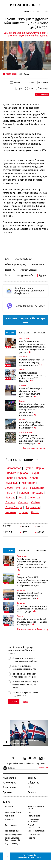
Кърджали (11, 482)
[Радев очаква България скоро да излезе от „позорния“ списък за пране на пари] (10, 390)
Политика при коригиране (33, 820)
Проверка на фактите (14, 812)
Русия (7, 275)
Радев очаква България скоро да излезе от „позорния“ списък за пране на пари (30, 392)
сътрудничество (24, 275)
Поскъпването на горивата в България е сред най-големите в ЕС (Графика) (32, 377)
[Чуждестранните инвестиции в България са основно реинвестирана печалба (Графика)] (10, 437)
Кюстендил (28, 482)
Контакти (9, 819)
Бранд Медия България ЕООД (34, 826)
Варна (40, 468)
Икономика (9, 777)
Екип (30, 812)
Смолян (23, 502)
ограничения (38, 264)
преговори (10, 270)
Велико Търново (17, 472)
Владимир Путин (23, 259)
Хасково (10, 512)
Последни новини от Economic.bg (32, 629)
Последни (10, 333)
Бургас (28, 468)
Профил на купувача (13, 834)
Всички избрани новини (34, 448)
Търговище (33, 507)
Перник (11, 492)
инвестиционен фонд (15, 264)
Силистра (34, 497)
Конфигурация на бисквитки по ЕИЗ (12, 839)
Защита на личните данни (36, 807)
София (35, 502)
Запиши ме (43, 768)
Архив (25, 702)
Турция (42, 275)
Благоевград (13, 468)
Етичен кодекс (11, 825)
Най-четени (24, 333)
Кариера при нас (11, 831)
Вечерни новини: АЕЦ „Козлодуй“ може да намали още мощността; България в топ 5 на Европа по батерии (32, 581)
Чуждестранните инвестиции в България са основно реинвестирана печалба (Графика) (32, 439)
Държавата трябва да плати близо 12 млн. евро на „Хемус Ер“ (31, 425)
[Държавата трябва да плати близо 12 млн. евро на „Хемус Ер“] (10, 424)
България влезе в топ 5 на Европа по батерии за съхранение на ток (31, 362)
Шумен (23, 512)
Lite (30, 787)
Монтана (21, 487)
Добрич (34, 477)
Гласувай (13, 702)
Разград (10, 497)
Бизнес (32, 777)
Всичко (32, 792)
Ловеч (9, 487)
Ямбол (35, 512)
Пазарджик (37, 487)
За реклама (9, 806)
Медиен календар (12, 844)
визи (7, 259)
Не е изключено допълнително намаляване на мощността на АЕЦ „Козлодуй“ (32, 609)
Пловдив (37, 492)
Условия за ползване (36, 831)
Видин (35, 472)
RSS (45, 758)
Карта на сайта (34, 816)
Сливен (10, 502)
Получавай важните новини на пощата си (25, 763)
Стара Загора (13, 507)
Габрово (21, 477)
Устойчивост (10, 782)
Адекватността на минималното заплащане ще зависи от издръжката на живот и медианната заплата (32, 346)
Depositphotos (35, 857)
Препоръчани (39, 333)
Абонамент (9, 816)
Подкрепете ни (34, 834)
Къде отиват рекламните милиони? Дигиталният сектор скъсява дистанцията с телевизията (32, 409)
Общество (33, 782)
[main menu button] (46, 5)
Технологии (9, 787)
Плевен (24, 492)
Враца (9, 477)
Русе (21, 497)
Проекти (8, 792)
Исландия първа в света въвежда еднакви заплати (26, 741)
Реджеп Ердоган (29, 270)
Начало (26, 11)
